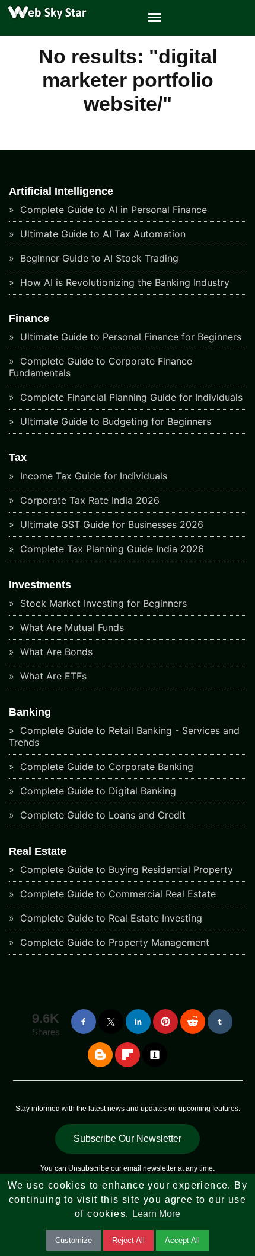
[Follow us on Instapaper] (154, 1054)
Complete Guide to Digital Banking (96, 791)
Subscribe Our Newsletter (127, 1138)
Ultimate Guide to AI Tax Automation (101, 234)
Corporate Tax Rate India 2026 (88, 500)
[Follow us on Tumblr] (220, 1021)
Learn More (156, 1214)
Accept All (182, 1240)
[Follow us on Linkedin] (138, 1021)
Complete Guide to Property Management (113, 942)
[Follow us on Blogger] (100, 1054)
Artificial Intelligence (61, 191)
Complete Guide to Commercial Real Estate (116, 894)
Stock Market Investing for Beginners (102, 603)
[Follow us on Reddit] (192, 1021)
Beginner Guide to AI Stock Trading (98, 258)
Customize (73, 1240)
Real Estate (37, 851)
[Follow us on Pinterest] (165, 1021)
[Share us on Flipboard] (127, 1054)
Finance (29, 318)
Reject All (128, 1240)
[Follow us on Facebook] (83, 1021)
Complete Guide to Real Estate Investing (109, 918)
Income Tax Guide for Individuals (92, 476)
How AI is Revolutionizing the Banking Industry (123, 282)
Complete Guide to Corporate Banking (105, 766)
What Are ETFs (52, 676)
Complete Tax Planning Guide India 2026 (110, 549)
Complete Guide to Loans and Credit (101, 815)
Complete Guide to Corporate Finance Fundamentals (100, 367)
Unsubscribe (88, 1168)
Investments (40, 585)
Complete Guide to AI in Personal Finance (112, 209)
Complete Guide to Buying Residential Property (125, 869)
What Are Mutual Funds (70, 627)
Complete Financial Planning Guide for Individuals (130, 397)
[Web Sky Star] (44, 18)
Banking (30, 712)
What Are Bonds (55, 652)
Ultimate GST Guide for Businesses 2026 (110, 524)
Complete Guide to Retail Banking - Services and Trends (124, 736)
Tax (18, 457)
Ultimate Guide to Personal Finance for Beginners (129, 337)
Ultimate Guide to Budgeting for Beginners (114, 421)
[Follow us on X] (110, 1021)
